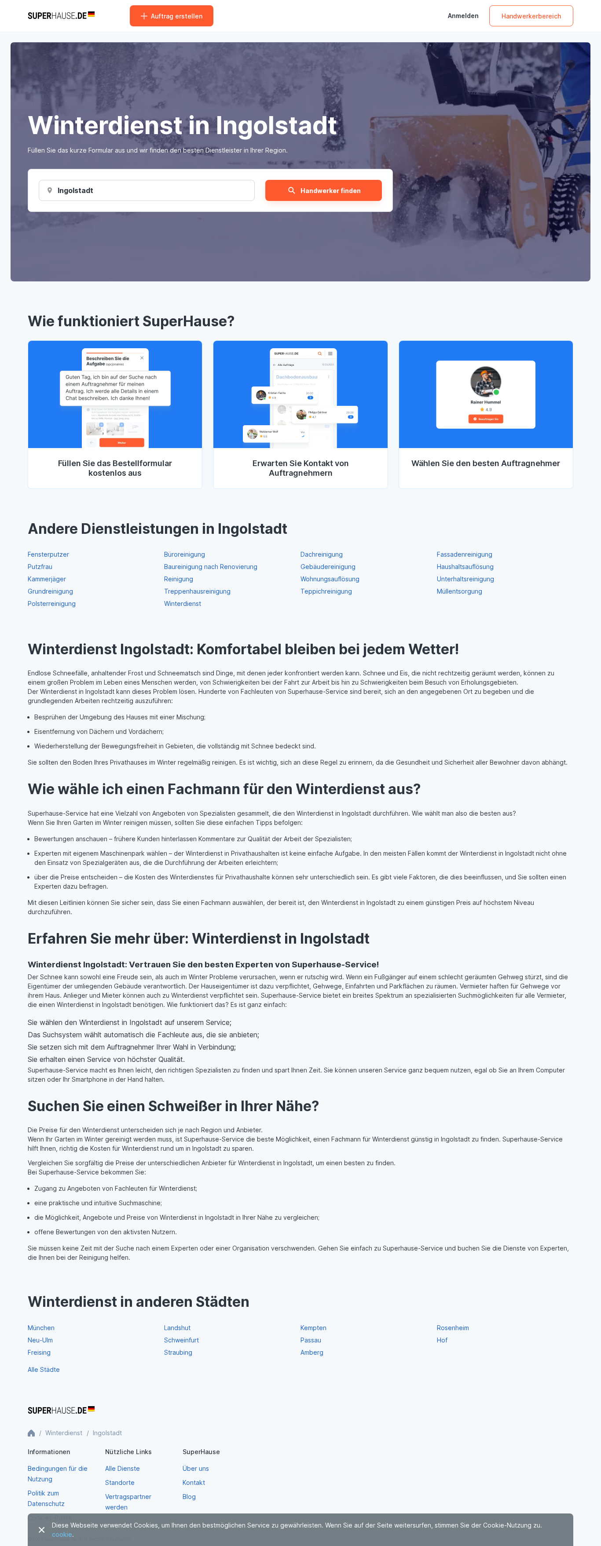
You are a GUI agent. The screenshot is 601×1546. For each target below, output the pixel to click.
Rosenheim (453, 1327)
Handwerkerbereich (531, 16)
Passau (310, 1340)
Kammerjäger (47, 579)
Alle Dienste (122, 1468)
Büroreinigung (184, 554)
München (41, 1327)
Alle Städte (44, 1369)
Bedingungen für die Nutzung (58, 1474)
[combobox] (75, 190)
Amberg (311, 1352)
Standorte (120, 1482)
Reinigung (178, 579)
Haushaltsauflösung (465, 566)
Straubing (178, 1352)
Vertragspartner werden (128, 1502)
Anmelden (463, 15)
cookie (62, 1534)
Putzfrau (40, 566)
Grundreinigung (50, 591)
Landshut (177, 1327)
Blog (189, 1496)
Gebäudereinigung (327, 566)
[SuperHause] (61, 16)
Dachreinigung (321, 554)
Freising (39, 1352)
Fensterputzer (48, 554)
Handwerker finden (330, 190)
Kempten (313, 1327)
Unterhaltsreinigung (465, 579)
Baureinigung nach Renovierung (210, 566)
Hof (442, 1340)
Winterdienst (182, 603)
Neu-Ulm (40, 1340)
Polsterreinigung (52, 603)
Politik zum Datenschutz (46, 1498)
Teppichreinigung (326, 591)
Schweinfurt (181, 1340)
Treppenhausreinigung (197, 591)
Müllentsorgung (459, 591)
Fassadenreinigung (464, 554)
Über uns (196, 1468)
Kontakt (194, 1482)
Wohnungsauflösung (329, 579)
